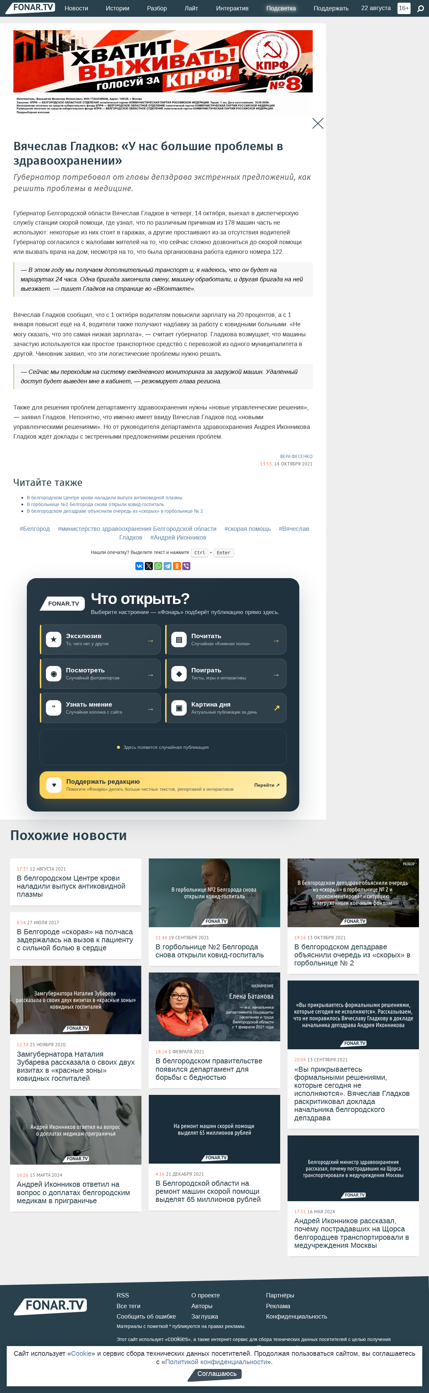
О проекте (205, 1295)
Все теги (128, 1306)
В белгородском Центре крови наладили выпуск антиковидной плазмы (104, 498)
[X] (149, 566)
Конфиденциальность (296, 1317)
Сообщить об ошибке (146, 1317)
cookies (178, 1339)
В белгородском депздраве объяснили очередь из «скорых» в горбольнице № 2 (115, 511)
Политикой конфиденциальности (216, 1361)
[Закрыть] (317, 123)
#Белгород (35, 529)
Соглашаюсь (217, 1373)
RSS (123, 1295)
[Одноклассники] (177, 566)
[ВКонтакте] (139, 566)
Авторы (201, 1306)
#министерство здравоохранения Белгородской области (137, 529)
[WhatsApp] (158, 566)
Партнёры (280, 1295)
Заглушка (204, 1317)
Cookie (81, 1353)
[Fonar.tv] (30, 8)
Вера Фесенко (296, 456)
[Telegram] (168, 566)
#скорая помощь (248, 529)
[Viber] (186, 566)
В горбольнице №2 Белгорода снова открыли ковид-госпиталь (95, 504)
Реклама (278, 1306)
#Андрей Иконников (178, 538)
